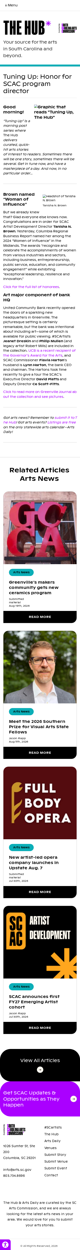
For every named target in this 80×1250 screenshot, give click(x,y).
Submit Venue (56, 1161)
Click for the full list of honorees (31, 287)
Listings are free (61, 422)
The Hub (51, 1134)
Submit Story (55, 1155)
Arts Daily (52, 1141)
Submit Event (55, 1168)
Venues (50, 1148)
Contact (51, 1175)
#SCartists (53, 1127)
